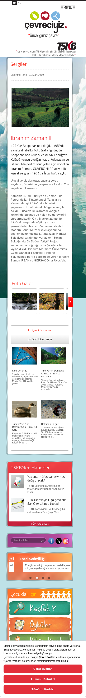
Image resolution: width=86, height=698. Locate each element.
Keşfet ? (40, 609)
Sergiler (19, 64)
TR (14, 3)
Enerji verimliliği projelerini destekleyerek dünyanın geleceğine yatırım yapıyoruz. (35, 567)
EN (19, 3)
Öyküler (40, 626)
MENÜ (68, 7)
